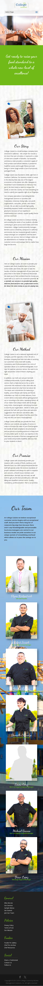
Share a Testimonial (11, 960)
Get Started (8, 910)
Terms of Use (9, 928)
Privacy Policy (8, 925)
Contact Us (8, 963)
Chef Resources (9, 948)
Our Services (8, 905)
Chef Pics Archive (10, 945)
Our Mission (8, 930)
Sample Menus (9, 908)
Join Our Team (9, 913)
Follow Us (7, 965)
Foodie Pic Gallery (10, 943)
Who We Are (8, 903)
